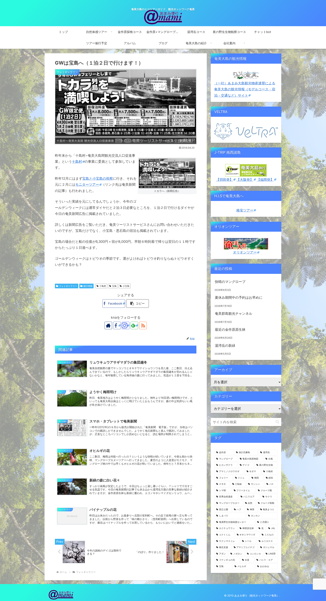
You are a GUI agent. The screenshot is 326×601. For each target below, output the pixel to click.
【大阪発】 (244, 180)
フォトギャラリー (68, 286)
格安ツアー (244, 210)
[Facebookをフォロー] (117, 325)
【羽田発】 (224, 180)
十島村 (77, 161)
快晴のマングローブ (230, 282)
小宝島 (126, 286)
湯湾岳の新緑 (225, 345)
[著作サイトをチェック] (108, 325)
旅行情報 (87, 286)
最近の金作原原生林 (230, 329)
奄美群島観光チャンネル (233, 313)
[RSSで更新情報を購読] (143, 325)
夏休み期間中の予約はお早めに (238, 297)
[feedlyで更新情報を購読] (134, 325)
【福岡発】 (265, 180)
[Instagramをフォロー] (125, 325)
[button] (137, 303)
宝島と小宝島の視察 (97, 178)
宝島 (114, 286)
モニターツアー (87, 184)
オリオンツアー (245, 252)
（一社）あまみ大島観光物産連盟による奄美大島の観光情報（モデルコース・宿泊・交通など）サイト (244, 89)
